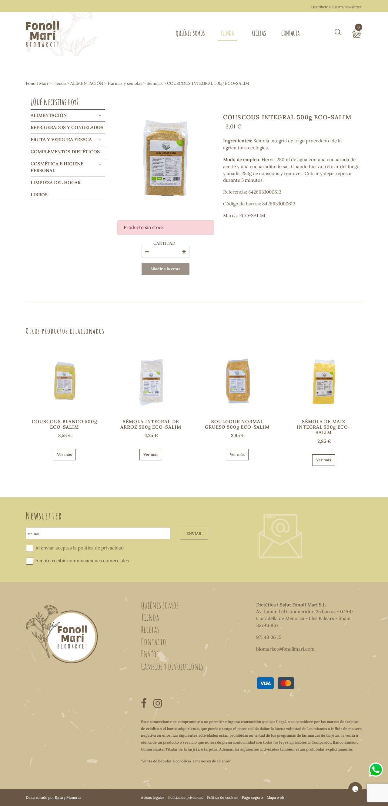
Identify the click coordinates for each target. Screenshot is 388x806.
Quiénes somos (190, 33)
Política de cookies (222, 797)
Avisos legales (153, 797)
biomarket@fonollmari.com (285, 649)
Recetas (259, 33)
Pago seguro (252, 797)
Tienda (227, 33)
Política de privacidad (185, 797)
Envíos (150, 653)
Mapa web (275, 797)
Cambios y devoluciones (172, 666)
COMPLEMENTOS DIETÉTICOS (65, 151)
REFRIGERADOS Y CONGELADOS (67, 127)
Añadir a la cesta (165, 268)
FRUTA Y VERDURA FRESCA (61, 139)
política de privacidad (101, 548)
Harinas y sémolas (125, 83)
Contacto (153, 641)
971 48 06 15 (268, 637)
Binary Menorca (68, 797)
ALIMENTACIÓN (86, 83)
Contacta (290, 33)
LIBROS (39, 194)
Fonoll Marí (37, 83)
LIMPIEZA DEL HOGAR (56, 182)
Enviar (193, 533)
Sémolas (154, 83)
